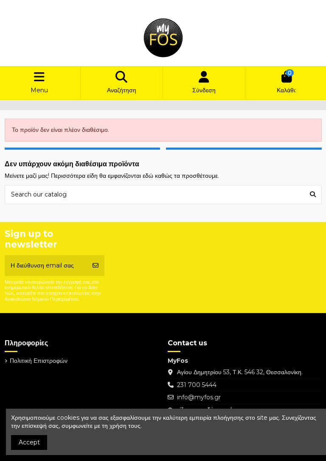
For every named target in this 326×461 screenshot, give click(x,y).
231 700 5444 (196, 385)
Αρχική (113, 6)
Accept (29, 442)
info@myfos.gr (199, 397)
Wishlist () (259, 6)
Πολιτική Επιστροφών (72, 6)
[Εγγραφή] (95, 265)
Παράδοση (26, 6)
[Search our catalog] (313, 194)
